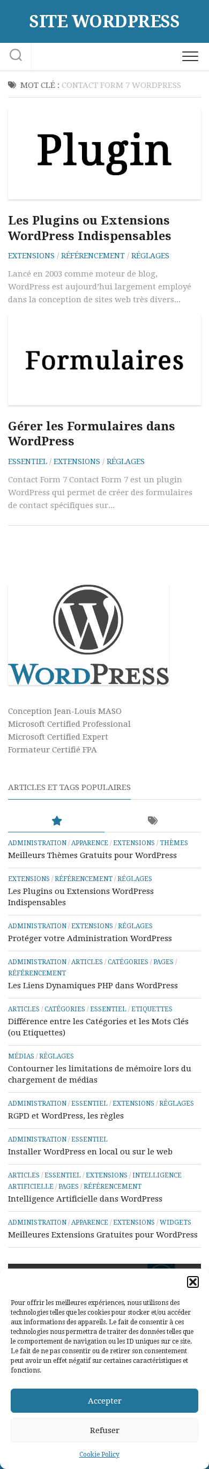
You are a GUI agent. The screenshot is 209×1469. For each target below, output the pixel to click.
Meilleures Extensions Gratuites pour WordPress (103, 1235)
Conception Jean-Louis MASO (65, 711)
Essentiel (27, 461)
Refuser (105, 1430)
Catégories (128, 962)
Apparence (89, 843)
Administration (37, 843)
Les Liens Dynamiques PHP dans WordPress (93, 985)
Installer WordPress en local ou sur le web (90, 1152)
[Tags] (152, 821)
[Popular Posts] (56, 821)
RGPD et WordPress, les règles (66, 1116)
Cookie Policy (99, 1454)
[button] (193, 1282)
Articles (87, 962)
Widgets (175, 1222)
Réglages (150, 255)
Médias (21, 1056)
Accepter (105, 1401)
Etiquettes (152, 1009)
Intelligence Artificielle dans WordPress (85, 1199)
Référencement (93, 255)
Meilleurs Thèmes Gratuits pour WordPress (92, 855)
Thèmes (174, 843)
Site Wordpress (104, 21)
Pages (163, 962)
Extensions (31, 255)
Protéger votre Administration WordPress (90, 938)
